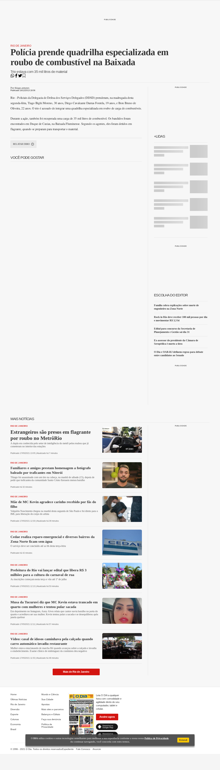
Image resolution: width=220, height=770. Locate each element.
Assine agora (107, 716)
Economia (15, 724)
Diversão (14, 709)
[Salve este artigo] (24, 76)
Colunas (14, 719)
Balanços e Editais (50, 714)
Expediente (68, 749)
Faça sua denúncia (51, 719)
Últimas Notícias (18, 699)
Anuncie (97, 749)
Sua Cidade (47, 699)
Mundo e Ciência (50, 694)
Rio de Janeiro (20, 45)
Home (13, 694)
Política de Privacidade (47, 725)
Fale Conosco (83, 749)
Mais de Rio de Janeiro (76, 671)
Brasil (13, 729)
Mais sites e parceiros (52, 709)
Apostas (45, 704)
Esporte (14, 714)
